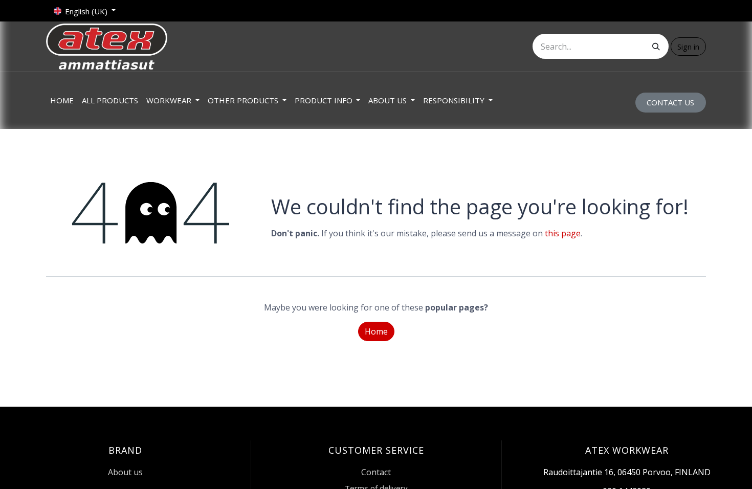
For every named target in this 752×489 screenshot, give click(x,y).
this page (563, 233)
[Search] (656, 46)
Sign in (688, 46)
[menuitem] (62, 100)
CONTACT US (670, 102)
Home (376, 331)
